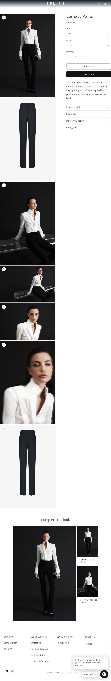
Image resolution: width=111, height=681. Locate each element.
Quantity (70, 52)
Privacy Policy (63, 642)
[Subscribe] (107, 644)
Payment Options (38, 655)
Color (68, 40)
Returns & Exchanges (40, 661)
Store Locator (10, 642)
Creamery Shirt (84, 601)
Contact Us (35, 642)
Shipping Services (39, 649)
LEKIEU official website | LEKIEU (66, 673)
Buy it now (88, 74)
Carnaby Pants (83, 560)
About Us (8, 649)
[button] (6, 4)
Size (68, 28)
